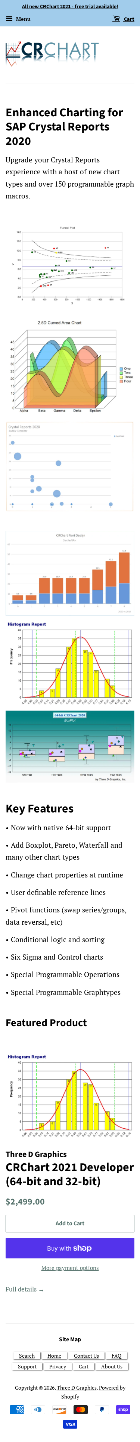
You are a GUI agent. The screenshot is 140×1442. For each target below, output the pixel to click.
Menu (23, 18)
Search (27, 1355)
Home (54, 1355)
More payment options (70, 1267)
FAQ (116, 1355)
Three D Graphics (77, 1387)
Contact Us (86, 1355)
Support (27, 1366)
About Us (111, 1366)
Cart (128, 19)
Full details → (25, 1289)
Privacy (57, 1366)
